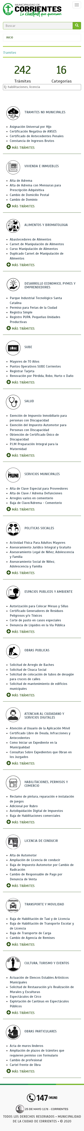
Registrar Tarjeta (22, 371)
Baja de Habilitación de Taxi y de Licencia (40, 919)
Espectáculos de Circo (25, 997)
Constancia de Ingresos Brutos (32, 141)
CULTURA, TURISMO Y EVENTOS (46, 963)
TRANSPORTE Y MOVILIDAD (44, 904)
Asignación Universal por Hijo (30, 127)
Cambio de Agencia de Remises (32, 938)
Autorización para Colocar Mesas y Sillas (39, 606)
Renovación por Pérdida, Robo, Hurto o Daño (41, 376)
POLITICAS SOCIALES (39, 528)
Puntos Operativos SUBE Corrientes (35, 366)
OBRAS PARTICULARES (40, 1031)
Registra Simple (21, 312)
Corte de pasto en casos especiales (35, 620)
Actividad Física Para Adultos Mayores (37, 543)
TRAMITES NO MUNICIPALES (44, 112)
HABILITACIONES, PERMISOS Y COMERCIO (46, 784)
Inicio (9, 37)
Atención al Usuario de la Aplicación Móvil (40, 728)
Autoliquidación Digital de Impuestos (36, 811)
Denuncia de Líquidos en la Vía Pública (37, 625)
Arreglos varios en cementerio (31, 498)
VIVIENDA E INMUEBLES (41, 166)
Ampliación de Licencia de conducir (35, 860)
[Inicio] (32, 11)
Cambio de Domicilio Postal (29, 195)
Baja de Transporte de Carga (30, 933)
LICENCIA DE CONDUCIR (41, 841)
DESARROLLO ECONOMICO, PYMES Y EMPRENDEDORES (49, 285)
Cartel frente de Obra (25, 1065)
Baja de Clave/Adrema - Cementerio (36, 503)
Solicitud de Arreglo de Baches (32, 665)
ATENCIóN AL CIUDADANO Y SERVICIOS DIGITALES (44, 716)
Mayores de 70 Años (24, 361)
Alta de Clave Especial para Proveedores (39, 489)
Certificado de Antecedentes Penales (36, 136)
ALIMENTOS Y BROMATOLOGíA (46, 225)
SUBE (28, 347)
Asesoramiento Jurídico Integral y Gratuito (40, 547)
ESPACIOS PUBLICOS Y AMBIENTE (48, 592)
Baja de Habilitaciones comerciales (35, 816)
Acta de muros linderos (26, 1046)
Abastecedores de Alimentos (30, 239)
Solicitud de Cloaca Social (28, 670)
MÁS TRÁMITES (23, 148)
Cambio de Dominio (24, 200)
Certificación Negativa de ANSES (33, 131)
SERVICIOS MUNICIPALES (42, 474)
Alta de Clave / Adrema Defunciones (36, 493)
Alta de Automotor (23, 855)
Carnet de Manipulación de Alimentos (37, 244)
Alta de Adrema (21, 181)
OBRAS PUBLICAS (36, 650)
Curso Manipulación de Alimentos (34, 249)
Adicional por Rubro (24, 806)
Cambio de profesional (26, 1060)
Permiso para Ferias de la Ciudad (33, 308)
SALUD (29, 401)
